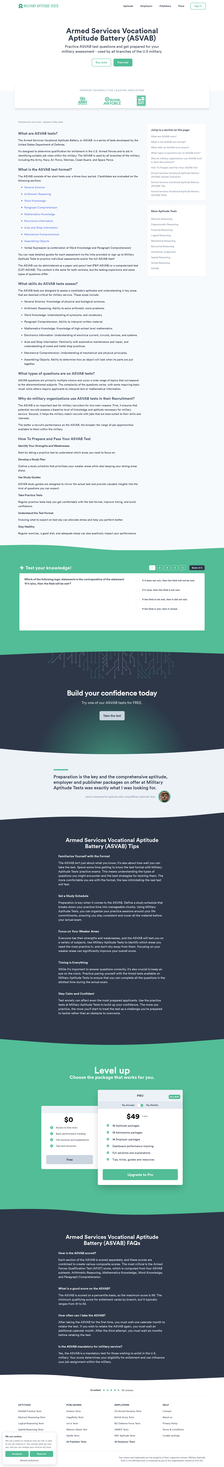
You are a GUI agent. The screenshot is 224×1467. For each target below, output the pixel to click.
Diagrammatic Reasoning (164, 224)
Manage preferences (29, 1460)
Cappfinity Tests (75, 1417)
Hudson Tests (73, 1411)
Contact (167, 1411)
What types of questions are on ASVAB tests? (175, 152)
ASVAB (155, 268)
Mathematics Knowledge (39, 214)
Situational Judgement (163, 251)
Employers (146, 6)
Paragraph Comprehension (40, 207)
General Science (34, 187)
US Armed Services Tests (127, 1411)
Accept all (17, 1453)
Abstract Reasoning (161, 218)
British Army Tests (124, 1417)
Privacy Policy (170, 1423)
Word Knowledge (35, 200)
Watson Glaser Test (76, 1429)
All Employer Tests (124, 1441)
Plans (181, 6)
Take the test (112, 716)
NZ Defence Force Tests (127, 1423)
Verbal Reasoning (160, 262)
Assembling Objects (36, 241)
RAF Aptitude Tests (124, 1435)
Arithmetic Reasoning (37, 194)
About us (167, 1417)
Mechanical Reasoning (163, 240)
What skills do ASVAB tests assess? (170, 147)
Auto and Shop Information (41, 227)
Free (70, 1159)
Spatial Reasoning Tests (30, 1429)
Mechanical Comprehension (41, 234)
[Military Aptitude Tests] (38, 6)
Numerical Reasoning (162, 246)
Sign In (198, 6)
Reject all (41, 1453)
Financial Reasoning (161, 229)
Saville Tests (72, 1435)
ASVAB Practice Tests (30, 1411)
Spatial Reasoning (160, 257)
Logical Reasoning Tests (31, 1423)
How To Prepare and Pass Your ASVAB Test (174, 167)
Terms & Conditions (173, 1429)
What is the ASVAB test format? (168, 141)
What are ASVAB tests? (164, 136)
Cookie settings (171, 1435)
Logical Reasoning (161, 235)
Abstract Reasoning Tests (31, 1417)
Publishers (165, 6)
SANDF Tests (121, 1429)
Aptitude (128, 6)
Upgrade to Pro (140, 1174)
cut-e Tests (72, 1423)
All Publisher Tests (76, 1441)
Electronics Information (38, 221)
